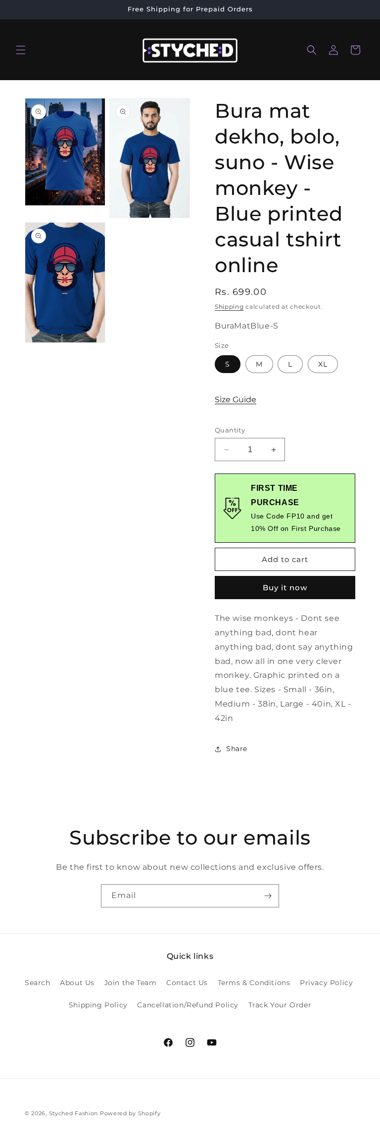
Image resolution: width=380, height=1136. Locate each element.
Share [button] (236, 748)
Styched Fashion (73, 1113)
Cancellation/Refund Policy (187, 1004)
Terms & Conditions (254, 982)
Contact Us (187, 982)
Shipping (229, 306)
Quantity (230, 430)
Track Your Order (280, 1004)
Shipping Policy (98, 1004)
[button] (21, 50)
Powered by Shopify (130, 1113)
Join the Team (130, 982)
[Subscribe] (268, 895)
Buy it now (285, 587)
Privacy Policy (326, 982)
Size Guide (235, 399)
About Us (77, 982)
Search (37, 982)
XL (323, 364)
